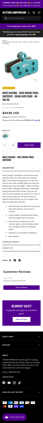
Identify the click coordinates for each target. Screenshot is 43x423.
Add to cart (29, 145)
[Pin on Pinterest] (19, 260)
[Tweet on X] (10, 260)
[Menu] (39, 12)
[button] (13, 107)
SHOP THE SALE (21, 319)
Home (4, 40)
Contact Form (7, 377)
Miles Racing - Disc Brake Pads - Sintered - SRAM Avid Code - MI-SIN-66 (21, 42)
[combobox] (21, 18)
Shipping (5, 117)
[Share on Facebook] (14, 260)
